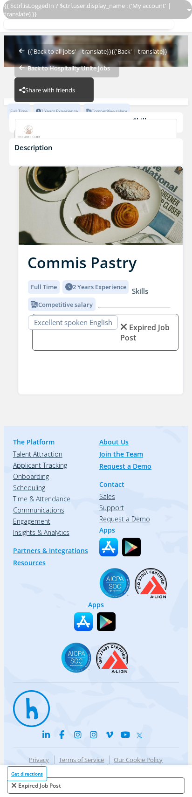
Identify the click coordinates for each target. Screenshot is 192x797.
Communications (38, 510)
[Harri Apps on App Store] (108, 547)
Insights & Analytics (41, 532)
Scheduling (29, 487)
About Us (114, 441)
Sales (107, 496)
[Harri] (27, 704)
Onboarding (31, 476)
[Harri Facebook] (62, 734)
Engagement (31, 521)
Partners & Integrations (50, 550)
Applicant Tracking (40, 465)
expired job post (39, 786)
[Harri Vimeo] (109, 734)
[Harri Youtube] (125, 734)
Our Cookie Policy (138, 759)
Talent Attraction (37, 454)
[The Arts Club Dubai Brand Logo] (95, 134)
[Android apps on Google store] (131, 547)
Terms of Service (81, 759)
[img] (101, 205)
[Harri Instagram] (77, 734)
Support (111, 507)
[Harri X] (141, 733)
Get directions (27, 773)
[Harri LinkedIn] (46, 734)
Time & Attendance (41, 498)
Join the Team (121, 454)
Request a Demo (125, 466)
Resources (29, 562)
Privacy (39, 759)
